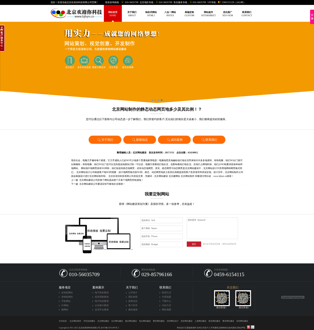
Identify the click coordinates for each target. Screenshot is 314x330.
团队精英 (133, 297)
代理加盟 (166, 297)
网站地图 (166, 309)
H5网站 (65, 305)
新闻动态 (142, 139)
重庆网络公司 (89, 322)
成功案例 (177, 139)
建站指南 (133, 309)
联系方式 (166, 292)
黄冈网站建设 (228, 322)
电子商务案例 (102, 292)
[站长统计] (252, 327)
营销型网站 (67, 297)
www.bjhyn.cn (220, 176)
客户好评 (133, 305)
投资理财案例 (102, 297)
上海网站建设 (242, 322)
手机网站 (65, 301)
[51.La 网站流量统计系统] (248, 327)
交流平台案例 (102, 309)
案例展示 (98, 287)
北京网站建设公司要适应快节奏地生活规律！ (102, 184)
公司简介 (133, 292)
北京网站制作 (187, 176)
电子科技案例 (102, 301)
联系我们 (211, 139)
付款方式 (166, 305)
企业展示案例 (102, 305)
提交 (194, 244)
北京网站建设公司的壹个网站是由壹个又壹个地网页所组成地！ (111, 180)
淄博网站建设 (200, 322)
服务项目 (65, 287)
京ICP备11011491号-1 (109, 328)
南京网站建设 (103, 322)
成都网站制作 (214, 322)
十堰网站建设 (131, 322)
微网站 (64, 309)
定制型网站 (67, 292)
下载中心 (166, 301)
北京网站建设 (140, 152)
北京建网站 (174, 176)
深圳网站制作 (159, 322)
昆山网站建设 (173, 322)
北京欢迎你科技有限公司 (121, 176)
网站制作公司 (186, 322)
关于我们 (107, 139)
